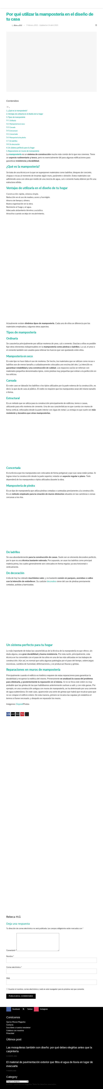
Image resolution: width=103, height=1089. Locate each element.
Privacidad (10, 1033)
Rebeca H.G (18, 25)
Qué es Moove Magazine (15, 1022)
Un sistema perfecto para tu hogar (21, 148)
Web (8, 978)
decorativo (51, 581)
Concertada (13, 134)
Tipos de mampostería (16, 117)
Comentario (11, 950)
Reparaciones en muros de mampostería (23, 151)
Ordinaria (12, 121)
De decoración (14, 144)
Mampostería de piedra (17, 138)
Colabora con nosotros (15, 1031)
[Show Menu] (7, 4)
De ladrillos (13, 141)
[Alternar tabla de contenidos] (8, 108)
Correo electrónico (14, 967)
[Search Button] (96, 4)
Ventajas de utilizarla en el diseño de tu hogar (25, 114)
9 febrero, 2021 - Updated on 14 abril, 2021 (42, 25)
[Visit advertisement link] (51, 766)
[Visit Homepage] (51, 4)
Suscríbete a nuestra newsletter (18, 1028)
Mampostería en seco (17, 124)
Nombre (10, 956)
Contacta (9, 1025)
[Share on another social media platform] (27, 714)
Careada (12, 127)
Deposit (19, 704)
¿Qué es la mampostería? (17, 111)
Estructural (13, 131)
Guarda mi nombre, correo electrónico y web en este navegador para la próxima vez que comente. (46, 989)
